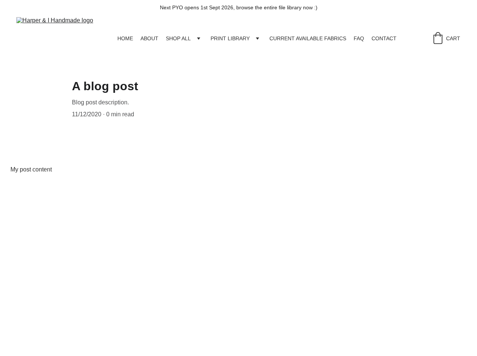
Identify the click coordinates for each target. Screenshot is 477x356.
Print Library (230, 38)
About (149, 38)
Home (125, 38)
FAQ (359, 38)
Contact (384, 38)
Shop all (178, 38)
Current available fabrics (307, 38)
